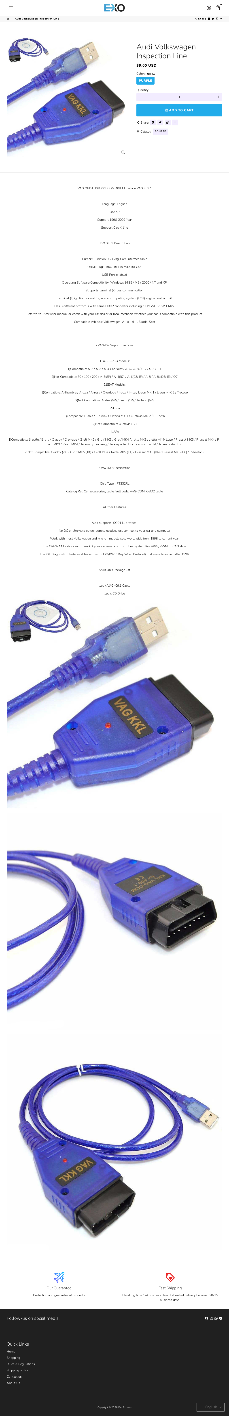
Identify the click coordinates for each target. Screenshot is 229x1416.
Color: (145, 74)
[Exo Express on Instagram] (211, 1318)
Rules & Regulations (21, 1364)
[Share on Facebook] (209, 18)
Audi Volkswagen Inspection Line (37, 18)
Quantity (142, 90)
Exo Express (124, 1407)
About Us (13, 1383)
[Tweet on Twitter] (213, 18)
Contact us (14, 1376)
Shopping (13, 1358)
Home (11, 1351)
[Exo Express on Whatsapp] (216, 1318)
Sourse (160, 131)
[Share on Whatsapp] (217, 18)
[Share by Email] (221, 18)
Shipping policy (17, 1370)
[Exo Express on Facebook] (206, 1318)
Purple (145, 81)
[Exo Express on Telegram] (220, 1318)
